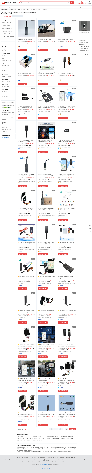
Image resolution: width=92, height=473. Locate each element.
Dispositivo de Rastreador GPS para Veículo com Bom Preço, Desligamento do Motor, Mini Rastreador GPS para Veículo (26, 311)
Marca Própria (7, 129)
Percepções (68, 457)
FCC (4, 91)
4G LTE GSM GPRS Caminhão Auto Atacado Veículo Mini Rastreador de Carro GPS (26, 379)
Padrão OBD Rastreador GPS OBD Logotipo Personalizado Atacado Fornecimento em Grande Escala (66, 141)
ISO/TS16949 (6, 76)
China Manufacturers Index (43, 461)
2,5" (4, 49)
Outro (3, 39)
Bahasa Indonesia (46, 460)
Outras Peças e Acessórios (8, 37)
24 (22, 429)
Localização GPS (82, 40)
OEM (5, 126)
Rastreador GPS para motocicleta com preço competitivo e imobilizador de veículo (67, 311)
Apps (81, 7)
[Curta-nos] (72, 457)
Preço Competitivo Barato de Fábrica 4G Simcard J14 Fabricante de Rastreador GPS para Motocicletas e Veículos (26, 175)
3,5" (4, 50)
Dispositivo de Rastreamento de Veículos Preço (24, 440)
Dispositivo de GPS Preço (37, 440)
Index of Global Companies (65, 461)
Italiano (48, 459)
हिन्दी (72, 459)
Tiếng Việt (84, 459)
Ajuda (75, 7)
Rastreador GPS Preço (36, 436)
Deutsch (39, 459)
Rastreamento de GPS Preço (53, 436)
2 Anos (5, 96)
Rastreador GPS (82, 59)
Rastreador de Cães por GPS (85, 46)
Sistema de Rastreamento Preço (24, 438)
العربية (63, 459)
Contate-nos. (6, 137)
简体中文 (17, 459)
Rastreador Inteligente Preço (67, 436)
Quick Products (34, 461)
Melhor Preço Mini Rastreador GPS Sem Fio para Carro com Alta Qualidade (66, 106)
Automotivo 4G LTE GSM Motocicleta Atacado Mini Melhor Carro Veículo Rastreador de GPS (46, 345)
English (13, 459)
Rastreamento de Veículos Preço (53, 438)
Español (35, 459)
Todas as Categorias (7, 7)
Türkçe (80, 459)
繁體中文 (22, 459)
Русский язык (54, 459)
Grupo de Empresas (7, 117)
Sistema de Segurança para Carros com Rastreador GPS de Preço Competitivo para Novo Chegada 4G (25, 141)
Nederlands (68, 459)
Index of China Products (54, 461)
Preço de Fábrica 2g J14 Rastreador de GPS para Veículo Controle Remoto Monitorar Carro (66, 72)
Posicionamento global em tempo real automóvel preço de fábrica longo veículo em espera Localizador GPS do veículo (46, 243)
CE (4, 72)
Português (44, 459)
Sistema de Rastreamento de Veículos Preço (68, 438)
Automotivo (6, 60)
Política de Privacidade (42, 457)
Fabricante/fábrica (8, 114)
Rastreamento (20, 436)
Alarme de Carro (7, 31)
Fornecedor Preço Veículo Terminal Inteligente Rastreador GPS (65, 277)
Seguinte (72, 429)
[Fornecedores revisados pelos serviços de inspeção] (8, 105)
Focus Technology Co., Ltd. (44, 464)
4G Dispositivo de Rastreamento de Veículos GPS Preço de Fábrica (46, 311)
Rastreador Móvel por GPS (84, 48)
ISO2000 (5, 86)
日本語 (26, 459)
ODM (5, 127)
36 (25, 429)
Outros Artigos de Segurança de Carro (8, 34)
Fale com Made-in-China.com (53, 457)
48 (28, 429)
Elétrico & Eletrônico (6, 22)
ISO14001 (6, 81)
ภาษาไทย (76, 459)
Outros (4, 131)
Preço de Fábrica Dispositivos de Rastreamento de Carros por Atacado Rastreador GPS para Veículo (66, 38)
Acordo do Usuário (33, 457)
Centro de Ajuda (20, 457)
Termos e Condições (46, 468)
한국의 (59, 459)
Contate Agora (23, 50)
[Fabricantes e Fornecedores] (8, 2)
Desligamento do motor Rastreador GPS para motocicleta (46, 379)
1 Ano (5, 98)
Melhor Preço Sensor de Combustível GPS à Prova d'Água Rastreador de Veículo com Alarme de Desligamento (66, 209)
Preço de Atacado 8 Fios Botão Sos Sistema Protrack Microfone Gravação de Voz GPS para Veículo (66, 345)
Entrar (89, 3)
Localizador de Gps (83, 44)
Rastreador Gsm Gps (83, 42)
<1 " (4, 55)
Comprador (67, 7)
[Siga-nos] (74, 457)
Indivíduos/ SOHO (7, 116)
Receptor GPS (7, 25)
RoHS (5, 70)
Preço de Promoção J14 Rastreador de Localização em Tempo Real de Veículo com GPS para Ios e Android (66, 175)
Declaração (26, 457)
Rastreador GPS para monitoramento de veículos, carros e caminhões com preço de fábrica (26, 243)
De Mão (5, 65)
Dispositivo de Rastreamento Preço (39, 438)
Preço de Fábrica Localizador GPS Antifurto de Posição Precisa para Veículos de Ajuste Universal (25, 106)
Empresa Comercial (8, 112)
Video (34, 20)
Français (30, 459)
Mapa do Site (62, 457)
